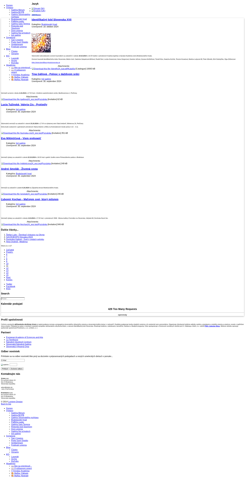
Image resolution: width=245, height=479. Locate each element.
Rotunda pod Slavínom (17, 27)
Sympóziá (10, 37)
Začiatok (10, 250)
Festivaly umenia (19, 47)
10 (7, 264)
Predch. (9, 252)
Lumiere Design (15, 402)
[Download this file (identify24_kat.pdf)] (50, 69)
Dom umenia (17, 31)
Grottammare (17, 44)
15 (7, 275)
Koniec (9, 280)
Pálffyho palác (17, 21)
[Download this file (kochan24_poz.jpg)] (19, 224)
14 (7, 273)
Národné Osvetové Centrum (18, 342)
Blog (8, 49)
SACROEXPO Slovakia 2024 (19, 237)
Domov (9, 5)
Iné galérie (16, 35)
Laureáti (15, 58)
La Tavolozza (12, 340)
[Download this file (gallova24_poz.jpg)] (19, 99)
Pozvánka (42, 99)
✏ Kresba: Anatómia (20, 75)
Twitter (9, 284)
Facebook (10, 286)
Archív (14, 60)
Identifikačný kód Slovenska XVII (51, 19)
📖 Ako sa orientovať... (21, 68)
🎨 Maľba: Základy (19, 77)
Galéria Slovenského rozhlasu (25, 417)
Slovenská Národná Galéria (18, 344)
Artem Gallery (36, 15)
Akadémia (10, 65)
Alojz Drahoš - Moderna (17, 242)
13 (7, 270)
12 (7, 268)
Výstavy (9, 8)
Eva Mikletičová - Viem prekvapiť (21, 138)
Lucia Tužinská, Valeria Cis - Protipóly (24, 104)
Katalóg (71, 69)
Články (14, 51)
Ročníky (15, 63)
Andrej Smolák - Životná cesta (19, 168)
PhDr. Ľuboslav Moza (212, 326)
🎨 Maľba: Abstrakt (19, 80)
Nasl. (8, 277)
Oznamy (15, 54)
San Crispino (17, 40)
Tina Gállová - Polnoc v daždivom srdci (55, 74)
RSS (8, 289)
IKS (7, 56)
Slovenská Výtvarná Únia (17, 346)
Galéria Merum (18, 10)
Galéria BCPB (17, 12)
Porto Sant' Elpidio (19, 42)
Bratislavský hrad (19, 19)
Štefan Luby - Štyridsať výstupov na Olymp (25, 235)
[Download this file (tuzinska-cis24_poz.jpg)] (21, 133)
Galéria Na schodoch (20, 33)
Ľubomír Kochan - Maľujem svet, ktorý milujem (29, 199)
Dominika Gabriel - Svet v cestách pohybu (25, 239)
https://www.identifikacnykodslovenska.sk (46, 62)
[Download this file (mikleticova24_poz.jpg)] (21, 163)
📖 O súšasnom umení (21, 468)
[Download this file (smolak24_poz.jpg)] (19, 194)
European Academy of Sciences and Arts (24, 337)
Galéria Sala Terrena (20, 24)
